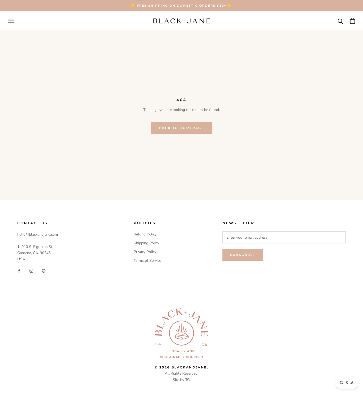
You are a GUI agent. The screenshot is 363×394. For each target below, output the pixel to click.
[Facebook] (19, 270)
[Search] (340, 21)
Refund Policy (145, 234)
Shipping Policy (146, 243)
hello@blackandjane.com (37, 234)
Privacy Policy (145, 251)
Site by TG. (182, 379)
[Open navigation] (11, 21)
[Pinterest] (43, 270)
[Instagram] (31, 270)
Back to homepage (181, 128)
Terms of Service (147, 260)
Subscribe (242, 255)
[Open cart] (352, 21)
